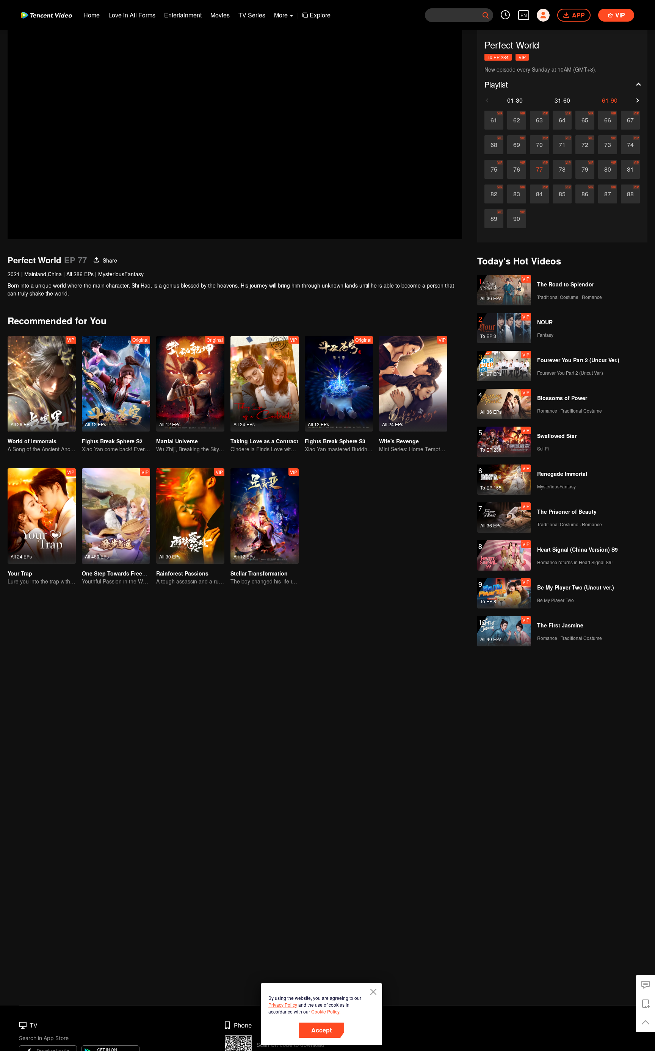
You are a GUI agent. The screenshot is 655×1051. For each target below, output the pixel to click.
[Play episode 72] (584, 144)
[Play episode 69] (516, 144)
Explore (320, 15)
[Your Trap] (42, 516)
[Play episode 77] (539, 169)
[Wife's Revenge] (413, 384)
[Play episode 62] (516, 120)
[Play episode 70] (539, 144)
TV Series (251, 15)
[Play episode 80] (607, 169)
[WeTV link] (46, 15)
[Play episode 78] (562, 169)
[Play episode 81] (630, 169)
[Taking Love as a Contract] (264, 384)
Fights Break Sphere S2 (112, 441)
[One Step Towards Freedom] (116, 516)
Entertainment (183, 15)
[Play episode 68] (493, 144)
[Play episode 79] (584, 169)
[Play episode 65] (584, 120)
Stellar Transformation (259, 573)
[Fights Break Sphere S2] (116, 384)
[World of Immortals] (42, 384)
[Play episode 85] (562, 194)
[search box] (485, 15)
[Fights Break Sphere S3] (339, 384)
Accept (321, 1030)
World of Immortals (32, 441)
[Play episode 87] (607, 194)
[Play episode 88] (630, 194)
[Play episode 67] (630, 120)
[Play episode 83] (516, 194)
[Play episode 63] (539, 120)
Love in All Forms (131, 15)
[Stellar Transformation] (264, 516)
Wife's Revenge (399, 441)
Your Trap (20, 573)
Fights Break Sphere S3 (335, 441)
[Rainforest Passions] (190, 516)
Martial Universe (177, 441)
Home (91, 15)
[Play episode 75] (493, 169)
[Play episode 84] (539, 194)
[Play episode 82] (493, 194)
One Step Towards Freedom (118, 573)
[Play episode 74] (630, 144)
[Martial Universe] (190, 384)
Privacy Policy (282, 1004)
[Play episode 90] (516, 218)
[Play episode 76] (516, 169)
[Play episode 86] (584, 194)
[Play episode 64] (562, 120)
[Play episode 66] (607, 120)
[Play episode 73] (607, 144)
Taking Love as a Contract (264, 441)
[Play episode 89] (493, 218)
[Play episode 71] (562, 144)
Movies (220, 15)
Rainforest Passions (182, 573)
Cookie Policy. (325, 1011)
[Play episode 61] (493, 120)
